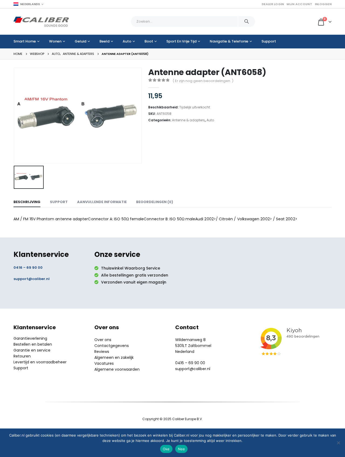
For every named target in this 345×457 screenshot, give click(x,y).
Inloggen (323, 4)
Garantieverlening (30, 338)
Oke (166, 449)
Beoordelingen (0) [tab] (154, 201)
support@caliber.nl (31, 278)
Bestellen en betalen (32, 344)
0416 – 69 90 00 (28, 267)
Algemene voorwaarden (117, 369)
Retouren (22, 356)
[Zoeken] (246, 21)
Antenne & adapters (188, 120)
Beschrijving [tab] (26, 201)
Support (268, 41)
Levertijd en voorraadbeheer (40, 362)
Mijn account (299, 4)
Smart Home (24, 41)
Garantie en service (31, 350)
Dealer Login (273, 4)
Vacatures (104, 363)
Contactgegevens (111, 345)
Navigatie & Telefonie (229, 41)
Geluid (80, 41)
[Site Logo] (41, 21)
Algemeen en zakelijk (114, 357)
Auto (127, 41)
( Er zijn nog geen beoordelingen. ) (202, 80)
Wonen (55, 41)
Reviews (101, 351)
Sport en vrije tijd (181, 41)
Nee (181, 449)
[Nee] (338, 442)
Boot (148, 41)
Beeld (104, 41)
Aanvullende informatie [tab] (102, 201)
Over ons (102, 339)
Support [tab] (59, 201)
